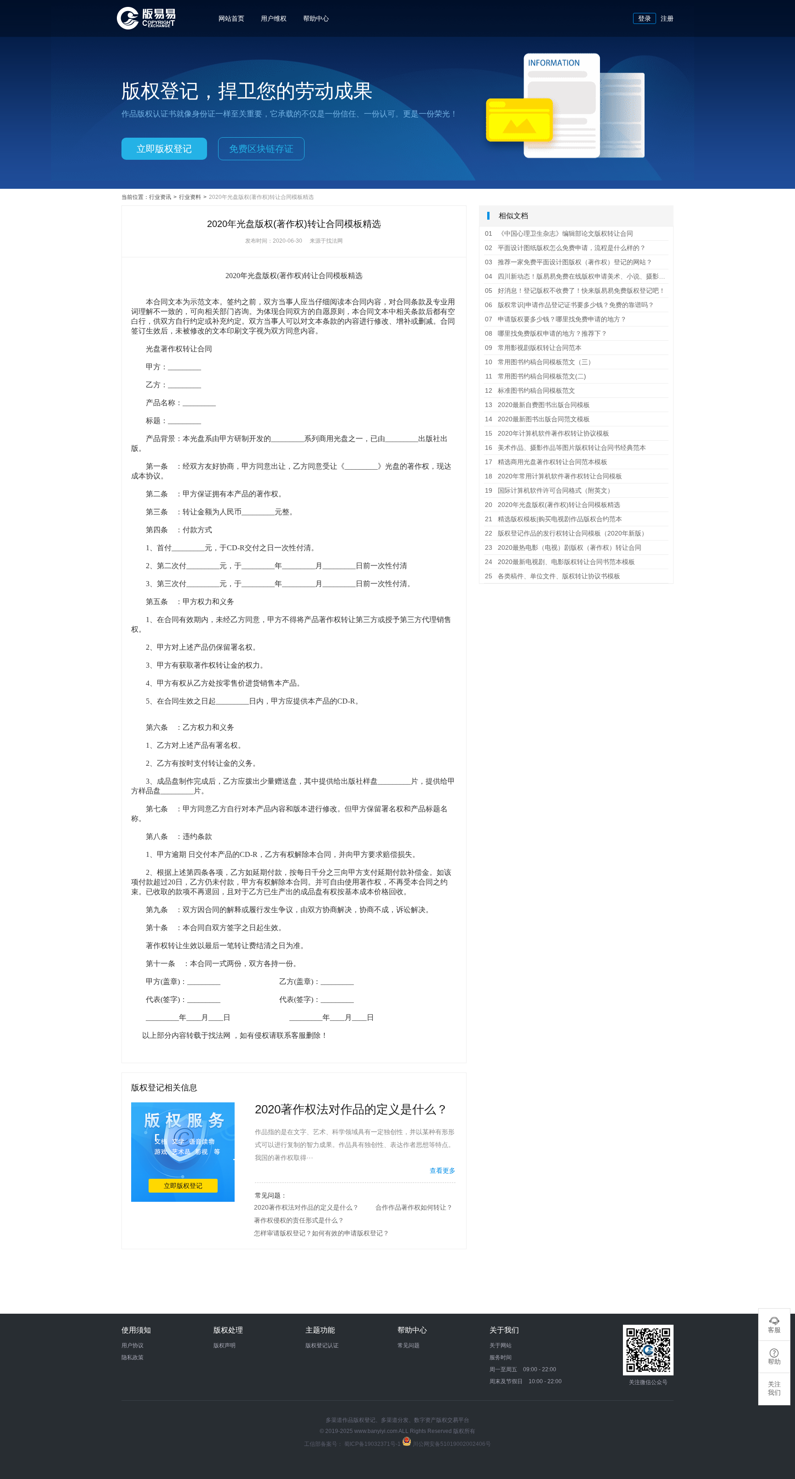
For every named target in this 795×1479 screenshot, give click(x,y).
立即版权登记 (164, 149)
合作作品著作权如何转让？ (414, 1207)
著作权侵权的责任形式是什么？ (299, 1220)
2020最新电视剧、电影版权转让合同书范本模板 (560, 561)
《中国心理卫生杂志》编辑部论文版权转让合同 (559, 233)
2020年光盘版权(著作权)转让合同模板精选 (552, 504)
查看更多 (442, 1170)
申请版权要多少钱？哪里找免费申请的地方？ (556, 319)
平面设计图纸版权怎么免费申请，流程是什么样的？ (565, 247)
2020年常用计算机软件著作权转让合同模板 (553, 476)
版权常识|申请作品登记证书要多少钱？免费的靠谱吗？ (569, 305)
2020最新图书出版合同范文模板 (537, 419)
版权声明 (224, 1345)
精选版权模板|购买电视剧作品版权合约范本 (553, 519)
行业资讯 (160, 197)
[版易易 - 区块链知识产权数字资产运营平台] (146, 27)
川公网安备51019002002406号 (452, 1444)
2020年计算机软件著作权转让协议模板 (547, 433)
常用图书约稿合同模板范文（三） (539, 362)
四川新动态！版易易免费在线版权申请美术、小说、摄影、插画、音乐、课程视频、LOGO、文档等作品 (576, 276)
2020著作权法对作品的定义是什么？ (306, 1207)
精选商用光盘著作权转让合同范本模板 (546, 462)
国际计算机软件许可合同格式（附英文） (549, 490)
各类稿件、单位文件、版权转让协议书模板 (552, 576)
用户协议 (132, 1345)
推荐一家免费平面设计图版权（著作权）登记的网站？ (568, 262)
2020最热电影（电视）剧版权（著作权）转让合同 (563, 547)
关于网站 (501, 1345)
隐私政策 (132, 1357)
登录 (644, 18)
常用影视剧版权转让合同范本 (533, 347)
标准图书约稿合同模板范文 (530, 390)
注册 (667, 18)
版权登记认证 (322, 1345)
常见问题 (409, 1345)
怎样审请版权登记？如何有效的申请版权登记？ (321, 1233)
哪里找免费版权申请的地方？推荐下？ (546, 333)
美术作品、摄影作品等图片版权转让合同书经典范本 (565, 447)
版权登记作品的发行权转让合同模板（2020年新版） (566, 533)
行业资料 (190, 197)
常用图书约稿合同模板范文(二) (535, 376)
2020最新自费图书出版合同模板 (537, 404)
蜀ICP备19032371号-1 (373, 1444)
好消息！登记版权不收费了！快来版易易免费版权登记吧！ (575, 290)
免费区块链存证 (261, 149)
